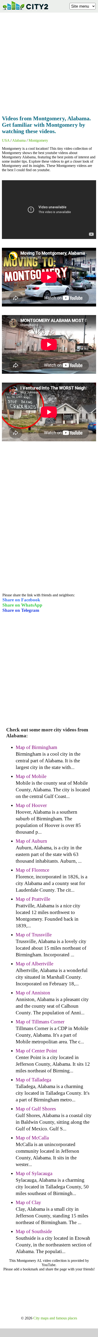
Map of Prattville (33, 899)
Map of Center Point (36, 1051)
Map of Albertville (34, 964)
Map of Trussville (34, 935)
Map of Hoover (31, 805)
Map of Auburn (31, 841)
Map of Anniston (33, 993)
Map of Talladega (33, 1080)
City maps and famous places (55, 1318)
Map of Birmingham (36, 747)
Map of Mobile (31, 776)
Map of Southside (34, 1231)
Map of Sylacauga (34, 1173)
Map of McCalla (32, 1138)
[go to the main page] (25, 11)
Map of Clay (28, 1202)
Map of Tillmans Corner (40, 1022)
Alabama (19, 140)
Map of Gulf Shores (36, 1109)
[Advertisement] (49, 63)
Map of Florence (32, 870)
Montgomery (38, 140)
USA (6, 140)
